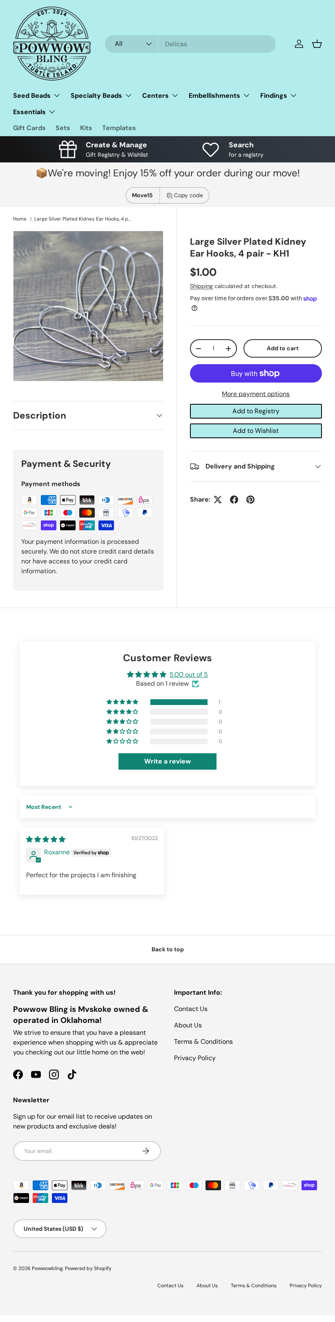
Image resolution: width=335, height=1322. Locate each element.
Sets (63, 128)
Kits (86, 128)
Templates (119, 128)
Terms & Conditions (203, 1041)
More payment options (256, 394)
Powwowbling (47, 1268)
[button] (317, 44)
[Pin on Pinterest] (250, 499)
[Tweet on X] (218, 499)
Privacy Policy (195, 1058)
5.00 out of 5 (189, 674)
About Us (188, 1025)
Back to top (168, 949)
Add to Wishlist (256, 430)
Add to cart (283, 348)
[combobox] (190, 44)
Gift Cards (29, 128)
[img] (45, 839)
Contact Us (191, 1008)
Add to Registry (255, 411)
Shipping (201, 286)
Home (20, 218)
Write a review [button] (167, 761)
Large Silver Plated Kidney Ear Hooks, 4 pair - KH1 (83, 218)
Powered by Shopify (88, 1268)
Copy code (188, 195)
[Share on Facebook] (234, 499)
